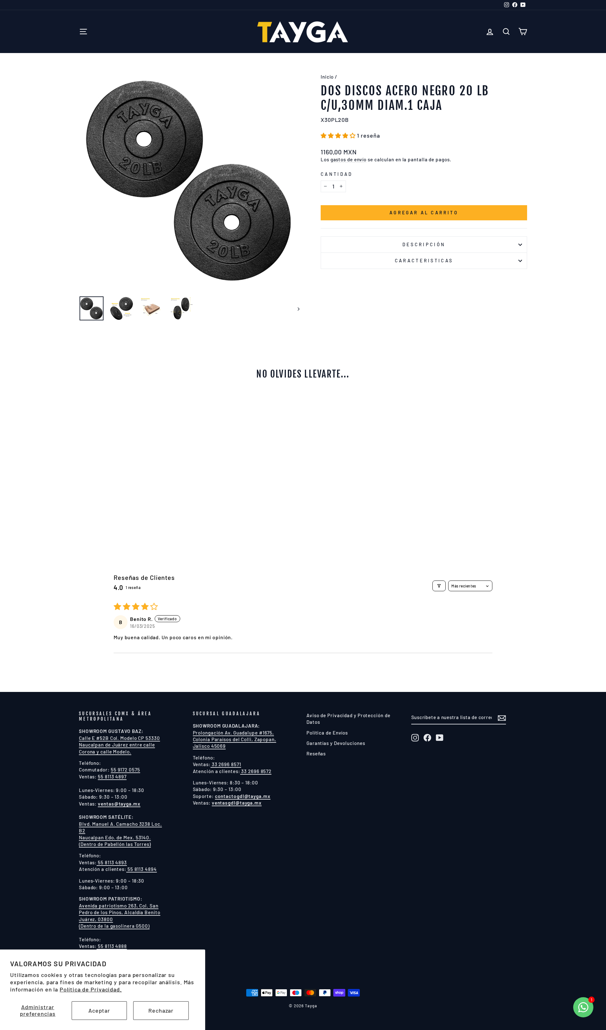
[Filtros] (439, 585)
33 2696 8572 (256, 771)
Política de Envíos (327, 732)
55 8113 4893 (112, 862)
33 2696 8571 (226, 764)
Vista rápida (132, 494)
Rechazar (161, 1010)
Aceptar (99, 1010)
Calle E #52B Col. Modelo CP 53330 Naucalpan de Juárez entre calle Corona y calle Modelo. (119, 744)
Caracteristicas (424, 260)
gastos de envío (348, 159)
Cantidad (337, 174)
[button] (339, 135)
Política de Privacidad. (91, 989)
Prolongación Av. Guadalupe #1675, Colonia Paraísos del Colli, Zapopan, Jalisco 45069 (234, 739)
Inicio (327, 77)
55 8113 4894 (141, 869)
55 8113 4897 (112, 776)
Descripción (424, 244)
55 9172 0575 (125, 769)
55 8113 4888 (112, 946)
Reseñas (316, 753)
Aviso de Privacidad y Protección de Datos (348, 718)
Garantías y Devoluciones (335, 743)
